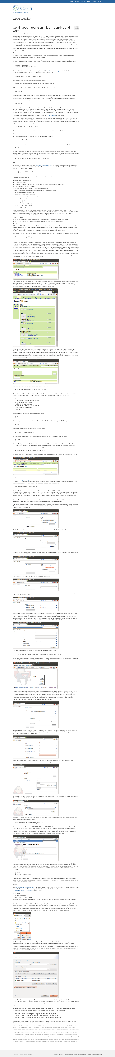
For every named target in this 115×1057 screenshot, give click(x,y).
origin (68, 1036)
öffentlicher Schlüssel (62, 1036)
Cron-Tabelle (48, 1029)
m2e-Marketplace (53, 1034)
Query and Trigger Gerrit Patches (21, 1037)
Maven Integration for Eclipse (26, 1036)
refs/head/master (44, 1037)
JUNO (36, 1034)
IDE (56, 1032)
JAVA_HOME (75, 1032)
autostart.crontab (57, 1025)
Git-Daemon (23, 1032)
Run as (69, 1037)
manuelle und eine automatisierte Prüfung (64, 1034)
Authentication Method (43, 1025)
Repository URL (57, 1037)
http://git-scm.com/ (51, 115)
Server (23, 1039)
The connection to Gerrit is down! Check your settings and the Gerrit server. (61, 1041)
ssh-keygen (67, 1039)
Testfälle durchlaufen (32, 1041)
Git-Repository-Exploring (36, 1032)
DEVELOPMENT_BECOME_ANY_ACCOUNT (65, 1029)
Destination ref (53, 1029)
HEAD (42, 1032)
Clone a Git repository (45, 1027)
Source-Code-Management (53, 1039)
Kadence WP (30, 1054)
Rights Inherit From (64, 1037)
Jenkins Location (21, 1034)
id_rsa (50, 1032)
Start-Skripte (71, 1039)
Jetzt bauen (32, 1034)
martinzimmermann (19, 33)
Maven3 (45, 1036)
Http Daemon (46, 1032)
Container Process (71, 1027)
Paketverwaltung (76, 1036)
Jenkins (16, 1034)
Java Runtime (69, 1032)
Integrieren (63, 1032)
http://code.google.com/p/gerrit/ (43, 165)
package (70, 1036)
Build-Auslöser (66, 1025)
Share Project (27, 1039)
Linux (43, 1034)
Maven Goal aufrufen (17, 1036)
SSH (59, 1039)
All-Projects (28, 1025)
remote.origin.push (51, 1037)
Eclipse (74, 1029)
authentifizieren (50, 1025)
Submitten (16, 1041)
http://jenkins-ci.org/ (24, 480)
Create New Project (41, 1029)
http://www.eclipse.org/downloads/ (24, 887)
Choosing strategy (24, 1027)
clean (30, 1027)
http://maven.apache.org (53, 71)
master (73, 1034)
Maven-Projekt (40, 1036)
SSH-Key (62, 1039)
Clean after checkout (35, 1027)
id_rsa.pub (53, 1032)
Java (66, 1032)
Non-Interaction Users (54, 1036)
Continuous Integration (36, 33)
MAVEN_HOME (35, 1036)
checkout (18, 1027)
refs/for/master (38, 1037)
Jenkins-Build (27, 1034)
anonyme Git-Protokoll (35, 1025)
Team (27, 1041)
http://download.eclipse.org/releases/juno (23, 890)
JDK (13, 1034)
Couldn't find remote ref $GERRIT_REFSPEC (30, 1029)
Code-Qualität (52, 1027)
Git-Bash (18, 1032)
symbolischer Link (22, 1041)
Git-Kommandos (28, 1032)
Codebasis (62, 1027)
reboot (29, 1037)
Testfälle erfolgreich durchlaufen (41, 1041)
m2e (45, 1034)
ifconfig (59, 1032)
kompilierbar (39, 1034)
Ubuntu (77, 1041)
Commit (66, 1027)
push (14, 1037)
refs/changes (32, 1037)
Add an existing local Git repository (20, 1025)
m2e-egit (48, 1034)
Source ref (46, 1039)
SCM (21, 1039)
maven (76, 1034)
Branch (62, 1025)
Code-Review (57, 1027)
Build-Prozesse (72, 1025)
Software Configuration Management (37, 1039)
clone (40, 1027)
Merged (48, 1036)
